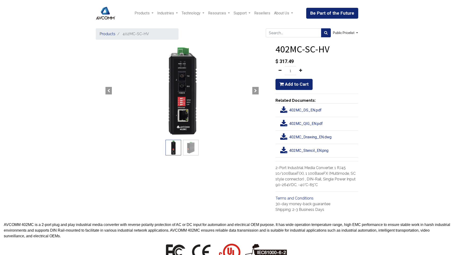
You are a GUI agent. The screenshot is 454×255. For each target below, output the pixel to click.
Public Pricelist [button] (344, 33)
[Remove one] (280, 70)
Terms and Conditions (294, 198)
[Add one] (300, 70)
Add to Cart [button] (296, 84)
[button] (109, 91)
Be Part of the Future (332, 13)
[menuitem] (262, 13)
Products (107, 34)
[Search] (326, 32)
